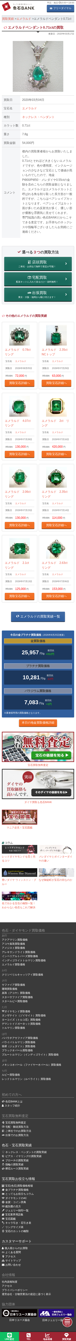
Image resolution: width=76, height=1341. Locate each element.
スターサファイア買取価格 (17, 997)
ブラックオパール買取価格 (17, 1050)
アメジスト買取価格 (13, 947)
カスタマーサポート (17, 1241)
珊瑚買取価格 (9, 988)
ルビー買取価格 (11, 1074)
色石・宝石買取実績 (17, 1145)
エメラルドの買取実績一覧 (39, 616)
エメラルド (29, 108)
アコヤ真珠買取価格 (13, 943)
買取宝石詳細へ (19, 383)
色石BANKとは (14, 1101)
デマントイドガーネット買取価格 (21, 1023)
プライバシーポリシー (15, 1290)
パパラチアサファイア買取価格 (20, 1037)
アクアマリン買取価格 (15, 939)
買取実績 (66, 1339)
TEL (29, 1339)
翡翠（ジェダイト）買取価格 (18, 1046)
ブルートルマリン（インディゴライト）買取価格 (30, 1054)
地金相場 (47, 1339)
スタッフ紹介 (12, 1105)
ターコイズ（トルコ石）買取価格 (21, 1019)
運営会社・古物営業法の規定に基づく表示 (26, 1294)
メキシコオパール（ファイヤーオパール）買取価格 (31, 1064)
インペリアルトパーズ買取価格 (20, 956)
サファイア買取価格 (13, 984)
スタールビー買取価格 (15, 1001)
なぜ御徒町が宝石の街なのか (55, 879)
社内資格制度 (9, 1281)
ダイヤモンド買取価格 (17, 1011)
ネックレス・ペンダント (38, 117)
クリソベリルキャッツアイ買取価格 (22, 974)
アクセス (7, 1285)
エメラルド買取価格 (13, 964)
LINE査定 (9, 1339)
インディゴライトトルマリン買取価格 (24, 960)
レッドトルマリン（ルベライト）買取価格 (26, 1078)
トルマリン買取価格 (13, 1027)
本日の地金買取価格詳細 (38, 722)
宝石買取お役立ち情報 (18, 1179)
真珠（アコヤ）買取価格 (16, 992)
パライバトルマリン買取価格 (18, 1042)
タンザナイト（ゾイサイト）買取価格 (24, 1015)
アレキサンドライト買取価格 (18, 952)
